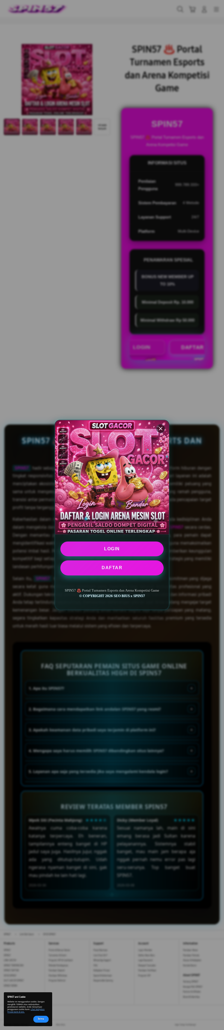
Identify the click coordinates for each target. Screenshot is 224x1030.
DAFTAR (112, 567)
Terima (41, 1019)
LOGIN (112, 548)
